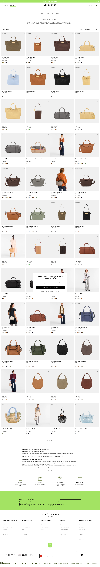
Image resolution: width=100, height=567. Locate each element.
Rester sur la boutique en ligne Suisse (50, 291)
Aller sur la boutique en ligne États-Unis (50, 287)
